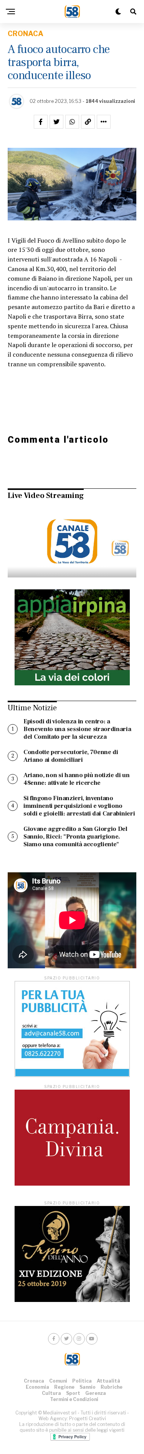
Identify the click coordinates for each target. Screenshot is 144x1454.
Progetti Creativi (87, 1418)
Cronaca (34, 1381)
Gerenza (95, 1393)
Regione (64, 1387)
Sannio (87, 1387)
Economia (37, 1387)
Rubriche (111, 1387)
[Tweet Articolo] (56, 122)
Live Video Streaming (46, 496)
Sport (73, 1393)
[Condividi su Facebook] (41, 122)
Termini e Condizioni (74, 1399)
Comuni (58, 1381)
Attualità (108, 1381)
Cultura (51, 1393)
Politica (82, 1381)
